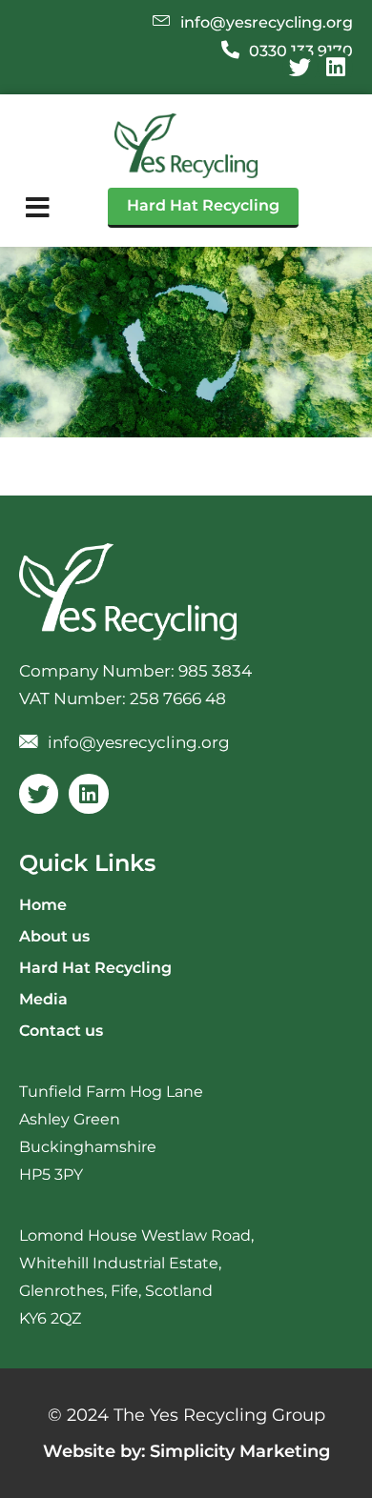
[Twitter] (300, 68)
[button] (37, 208)
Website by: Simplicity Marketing (186, 1451)
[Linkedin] (335, 68)
